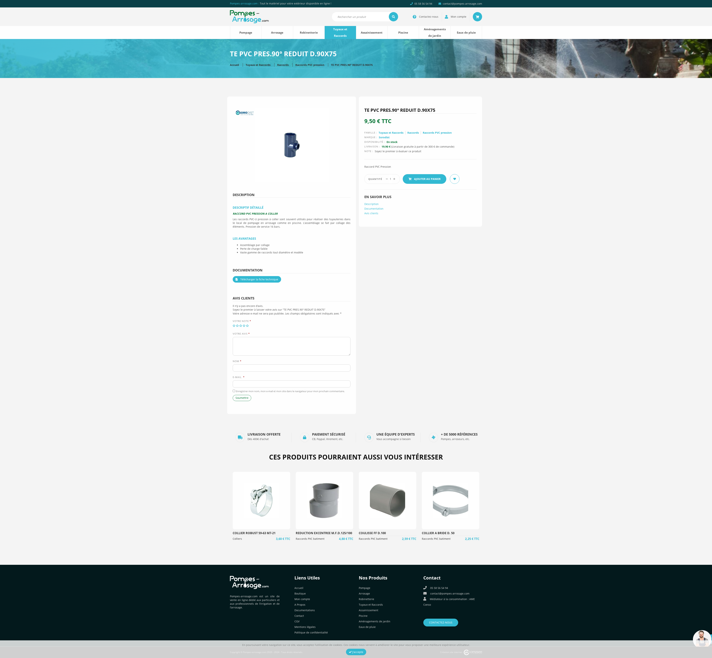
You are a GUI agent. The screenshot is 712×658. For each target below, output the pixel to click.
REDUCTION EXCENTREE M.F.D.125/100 (324, 533)
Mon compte (302, 599)
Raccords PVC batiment (310, 538)
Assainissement (372, 32)
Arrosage (277, 32)
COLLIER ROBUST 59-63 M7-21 (254, 533)
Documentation (373, 208)
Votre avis (241, 333)
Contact (299, 616)
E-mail (239, 377)
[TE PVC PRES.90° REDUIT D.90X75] (292, 144)
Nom (237, 361)
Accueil (234, 65)
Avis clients (371, 213)
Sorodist (384, 137)
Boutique (300, 593)
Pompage (245, 32)
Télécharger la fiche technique (259, 279)
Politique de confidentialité (311, 632)
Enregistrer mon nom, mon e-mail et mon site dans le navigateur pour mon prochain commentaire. (290, 391)
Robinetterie (309, 32)
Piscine (403, 32)
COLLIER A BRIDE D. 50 (438, 533)
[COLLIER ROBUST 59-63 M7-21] (261, 500)
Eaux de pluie (466, 32)
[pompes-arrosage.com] (249, 16)
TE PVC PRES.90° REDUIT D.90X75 (352, 65)
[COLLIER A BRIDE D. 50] (450, 500)
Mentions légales (305, 627)
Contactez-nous (440, 622)
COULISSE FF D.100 (372, 533)
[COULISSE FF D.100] (387, 500)
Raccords (283, 65)
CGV (296, 621)
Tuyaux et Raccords (340, 32)
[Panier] (477, 16)
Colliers (237, 538)
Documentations (304, 610)
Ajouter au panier (427, 179)
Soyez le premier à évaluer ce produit (398, 151)
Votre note (242, 321)
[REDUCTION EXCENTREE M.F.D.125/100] (324, 500)
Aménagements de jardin (435, 32)
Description (371, 204)
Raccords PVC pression (309, 65)
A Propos (299, 604)
